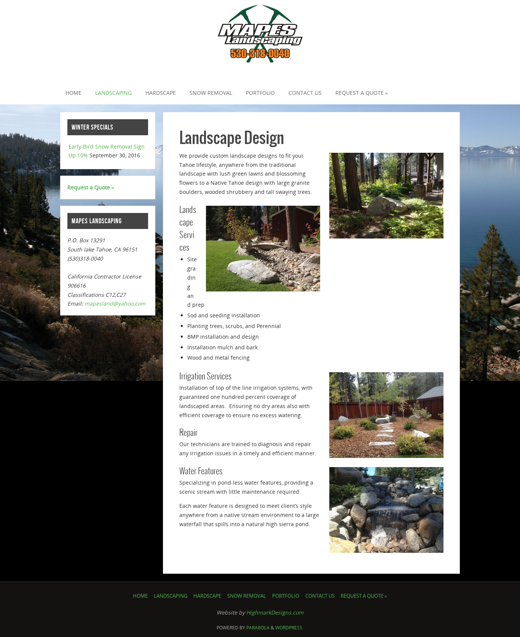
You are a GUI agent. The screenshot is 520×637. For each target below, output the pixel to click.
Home (140, 596)
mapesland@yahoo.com (115, 303)
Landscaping (170, 596)
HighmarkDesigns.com (274, 612)
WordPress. (289, 627)
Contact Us (320, 596)
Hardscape (207, 596)
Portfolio (285, 596)
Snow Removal (246, 596)
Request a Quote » (90, 187)
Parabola (258, 627)
